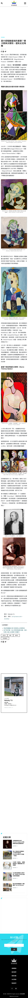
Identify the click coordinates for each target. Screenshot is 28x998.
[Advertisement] (14, 21)
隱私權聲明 (22, 993)
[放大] (25, 91)
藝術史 (16, 635)
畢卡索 (4, 635)
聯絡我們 (14, 983)
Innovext (16, 996)
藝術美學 (14, 972)
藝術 (10, 635)
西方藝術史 (5, 638)
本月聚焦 (14, 979)
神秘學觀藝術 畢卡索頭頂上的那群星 (14, 628)
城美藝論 (3, 37)
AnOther (6, 619)
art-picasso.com (17, 616)
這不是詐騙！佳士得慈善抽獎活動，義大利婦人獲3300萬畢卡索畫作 (15, 631)
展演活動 (14, 975)
